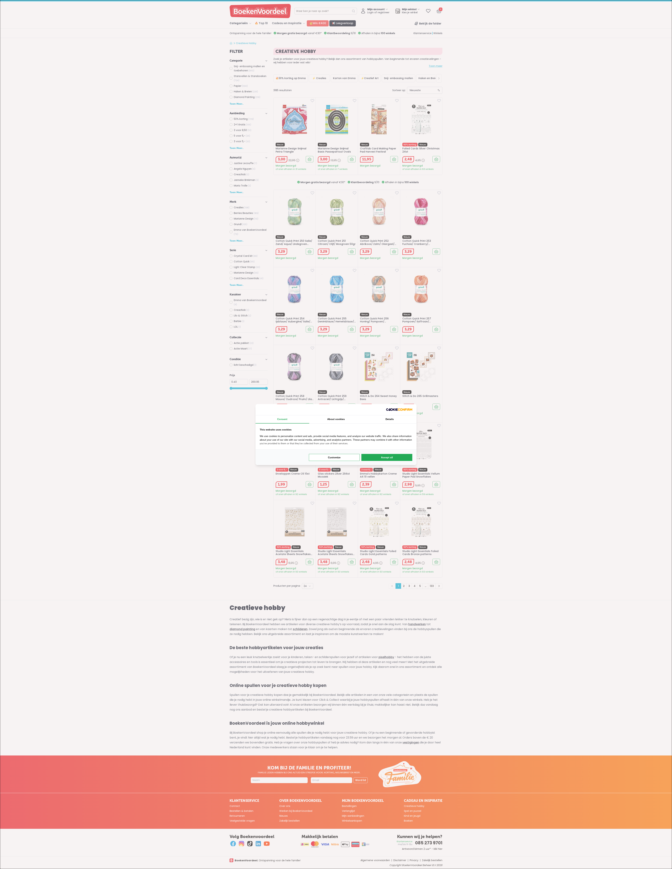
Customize (334, 457)
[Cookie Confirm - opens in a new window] (399, 409)
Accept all (387, 457)
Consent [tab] (282, 419)
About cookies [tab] (336, 419)
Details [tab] (390, 419)
